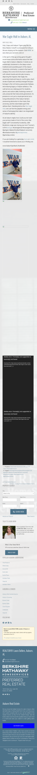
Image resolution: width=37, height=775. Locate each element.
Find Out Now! (11, 553)
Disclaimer (10, 753)
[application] (18, 383)
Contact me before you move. (13, 638)
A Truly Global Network (9, 482)
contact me (13, 738)
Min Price (5, 497)
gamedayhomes (22, 132)
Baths (21, 503)
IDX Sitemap (18, 751)
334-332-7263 (17, 22)
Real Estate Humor (12, 468)
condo (32, 139)
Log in (8, 772)
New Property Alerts (18, 726)
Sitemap (13, 751)
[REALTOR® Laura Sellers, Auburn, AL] (18, 11)
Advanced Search (8, 516)
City (4, 491)
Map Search (30, 516)
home (26, 139)
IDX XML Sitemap (25, 751)
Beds (4, 503)
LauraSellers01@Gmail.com (19, 20)
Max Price (22, 497)
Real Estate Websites (15, 772)
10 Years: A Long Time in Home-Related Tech (21, 484)
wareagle (9, 128)
